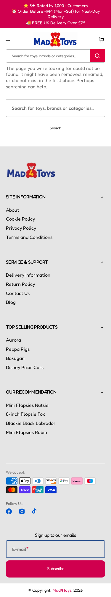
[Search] (97, 55)
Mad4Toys (61, 590)
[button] (8, 39)
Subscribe (55, 569)
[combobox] (55, 55)
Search (55, 127)
